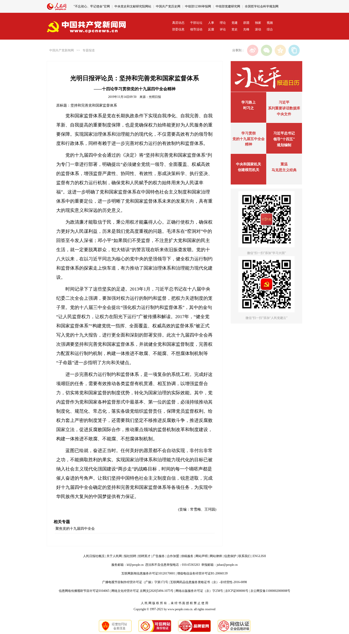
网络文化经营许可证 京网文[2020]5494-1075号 (142, 591)
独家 (258, 23)
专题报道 (89, 50)
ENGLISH (259, 556)
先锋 (246, 29)
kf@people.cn (135, 565)
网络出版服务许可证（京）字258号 (199, 591)
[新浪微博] (252, 50)
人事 (211, 23)
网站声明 (201, 556)
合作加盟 (173, 556)
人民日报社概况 (93, 556)
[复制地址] (294, 50)
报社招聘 (130, 556)
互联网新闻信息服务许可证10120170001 (148, 573)
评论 (223, 29)
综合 (270, 29)
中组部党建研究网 (228, 6)
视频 (270, 23)
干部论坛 (196, 23)
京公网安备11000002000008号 (270, 591)
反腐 (211, 29)
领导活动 (196, 29)
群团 (246, 23)
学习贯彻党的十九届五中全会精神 (248, 138)
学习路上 (248, 102)
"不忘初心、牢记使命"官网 (92, 6)
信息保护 (230, 556)
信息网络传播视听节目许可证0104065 (84, 591)
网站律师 (216, 556)
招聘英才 (144, 556)
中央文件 (284, 114)
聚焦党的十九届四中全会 (75, 529)
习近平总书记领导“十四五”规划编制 (284, 139)
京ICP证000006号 (236, 591)
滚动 (258, 29)
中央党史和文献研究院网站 (132, 6)
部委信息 (178, 29)
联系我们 (244, 556)
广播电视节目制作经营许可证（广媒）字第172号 (135, 582)
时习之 (248, 108)
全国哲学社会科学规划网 (261, 6)
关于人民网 (114, 556)
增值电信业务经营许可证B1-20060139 (202, 573)
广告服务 (159, 556)
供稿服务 (187, 556)
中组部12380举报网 (198, 6)
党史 (234, 29)
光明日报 (155, 97)
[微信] (266, 50)
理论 (223, 23)
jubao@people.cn (227, 565)
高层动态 (178, 23)
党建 (234, 23)
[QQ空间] (280, 50)
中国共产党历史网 (168, 6)
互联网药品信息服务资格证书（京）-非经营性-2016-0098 (208, 582)
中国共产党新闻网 (61, 50)
